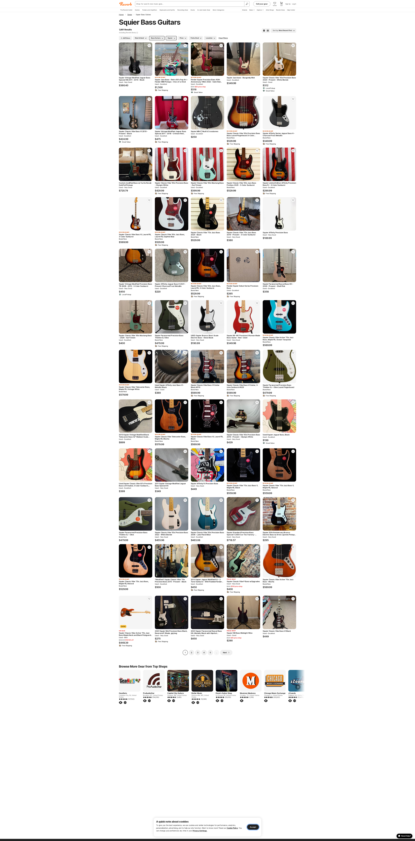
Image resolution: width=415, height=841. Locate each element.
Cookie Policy (232, 828)
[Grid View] (264, 30)
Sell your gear (262, 4)
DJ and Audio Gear (203, 10)
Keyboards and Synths (167, 10)
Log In (294, 4)
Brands (244, 10)
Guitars (137, 10)
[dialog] (207, 827)
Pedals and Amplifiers (149, 10)
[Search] (246, 3)
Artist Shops (270, 10)
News (251, 10)
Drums (193, 10)
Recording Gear (182, 10)
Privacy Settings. (200, 831)
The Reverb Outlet (126, 10)
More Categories (218, 10)
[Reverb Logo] (125, 4)
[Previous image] (122, 59)
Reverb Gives (280, 10)
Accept (253, 827)
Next (225, 652)
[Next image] (149, 59)
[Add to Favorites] (149, 45)
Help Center (291, 10)
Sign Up (287, 4)
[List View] (268, 30)
